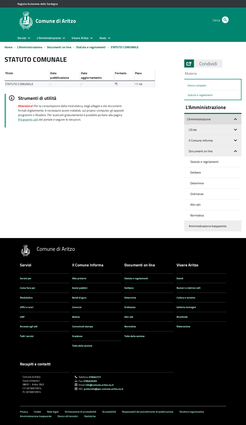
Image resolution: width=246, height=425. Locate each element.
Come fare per (27, 288)
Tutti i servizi (27, 336)
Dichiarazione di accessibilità (80, 412)
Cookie (37, 412)
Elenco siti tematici (68, 416)
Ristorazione (183, 326)
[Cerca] (225, 20)
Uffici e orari (26, 307)
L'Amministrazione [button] (49, 38)
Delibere (195, 172)
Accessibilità (109, 412)
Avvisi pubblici (80, 288)
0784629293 (90, 381)
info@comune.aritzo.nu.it (99, 385)
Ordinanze (197, 194)
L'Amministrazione (29, 47)
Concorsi (76, 307)
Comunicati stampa (82, 326)
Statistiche (90, 416)
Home (8, 47)
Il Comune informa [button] (201, 140)
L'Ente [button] (193, 129)
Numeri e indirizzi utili (188, 288)
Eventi (180, 278)
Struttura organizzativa (191, 412)
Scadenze (77, 336)
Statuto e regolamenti (91, 47)
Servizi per (25, 278)
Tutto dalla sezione (82, 346)
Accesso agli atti (28, 326)
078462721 (95, 377)
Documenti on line (59, 47)
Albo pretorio (79, 278)
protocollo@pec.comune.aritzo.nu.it (103, 389)
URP (22, 317)
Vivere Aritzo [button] (80, 38)
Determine (197, 183)
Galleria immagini (186, 307)
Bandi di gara (79, 298)
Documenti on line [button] (201, 151)
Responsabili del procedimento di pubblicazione (147, 412)
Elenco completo (197, 85)
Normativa (197, 215)
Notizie (76, 317)
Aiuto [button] (102, 38)
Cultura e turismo (186, 298)
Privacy (24, 412)
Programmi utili (28, 119)
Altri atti (195, 204)
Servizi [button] (21, 38)
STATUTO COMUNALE (125, 47)
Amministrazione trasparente (207, 226)
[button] (208, 63)
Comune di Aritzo (56, 20)
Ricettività (182, 317)
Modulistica (26, 298)
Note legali (53, 412)
